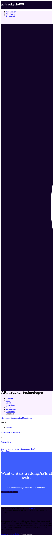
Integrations (10, 405)
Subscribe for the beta (9, 492)
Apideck (31, 508)
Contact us (4, 534)
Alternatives (10, 412)
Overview (10, 398)
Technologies (11, 16)
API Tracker (11, 12)
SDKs (8, 403)
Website (9, 427)
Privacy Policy (14, 534)
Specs (8, 407)
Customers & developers (11, 432)
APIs (8, 401)
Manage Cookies (26, 534)
